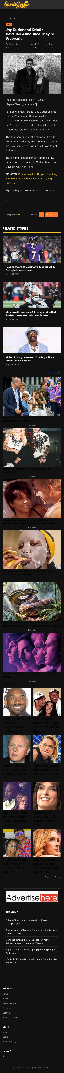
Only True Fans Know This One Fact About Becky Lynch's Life (45, 866)
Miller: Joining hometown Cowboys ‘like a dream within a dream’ (30, 359)
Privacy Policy (9, 1041)
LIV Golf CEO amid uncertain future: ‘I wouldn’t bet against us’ (32, 961)
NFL (15, 18)
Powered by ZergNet (53, 877)
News (5, 994)
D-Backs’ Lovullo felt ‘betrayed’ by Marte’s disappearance (27, 922)
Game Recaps (9, 1003)
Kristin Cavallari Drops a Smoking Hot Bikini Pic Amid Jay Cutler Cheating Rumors (31, 178)
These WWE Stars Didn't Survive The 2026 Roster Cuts (46, 770)
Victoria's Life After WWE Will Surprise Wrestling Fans (46, 819)
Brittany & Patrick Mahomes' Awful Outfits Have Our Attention (15, 866)
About (5, 1032)
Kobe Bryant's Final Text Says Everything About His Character (16, 725)
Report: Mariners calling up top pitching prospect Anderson (31, 951)
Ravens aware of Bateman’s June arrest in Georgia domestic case (30, 268)
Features (7, 1008)
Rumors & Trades (11, 1017)
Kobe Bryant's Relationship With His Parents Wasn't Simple (46, 725)
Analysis (6, 998)
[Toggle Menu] (46, 4)
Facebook (51, 214)
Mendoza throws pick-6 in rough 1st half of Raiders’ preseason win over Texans (31, 314)
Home (8, 18)
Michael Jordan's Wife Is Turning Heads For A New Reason (15, 819)
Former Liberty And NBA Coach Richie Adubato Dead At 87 (16, 772)
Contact (6, 1037)
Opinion (6, 1013)
